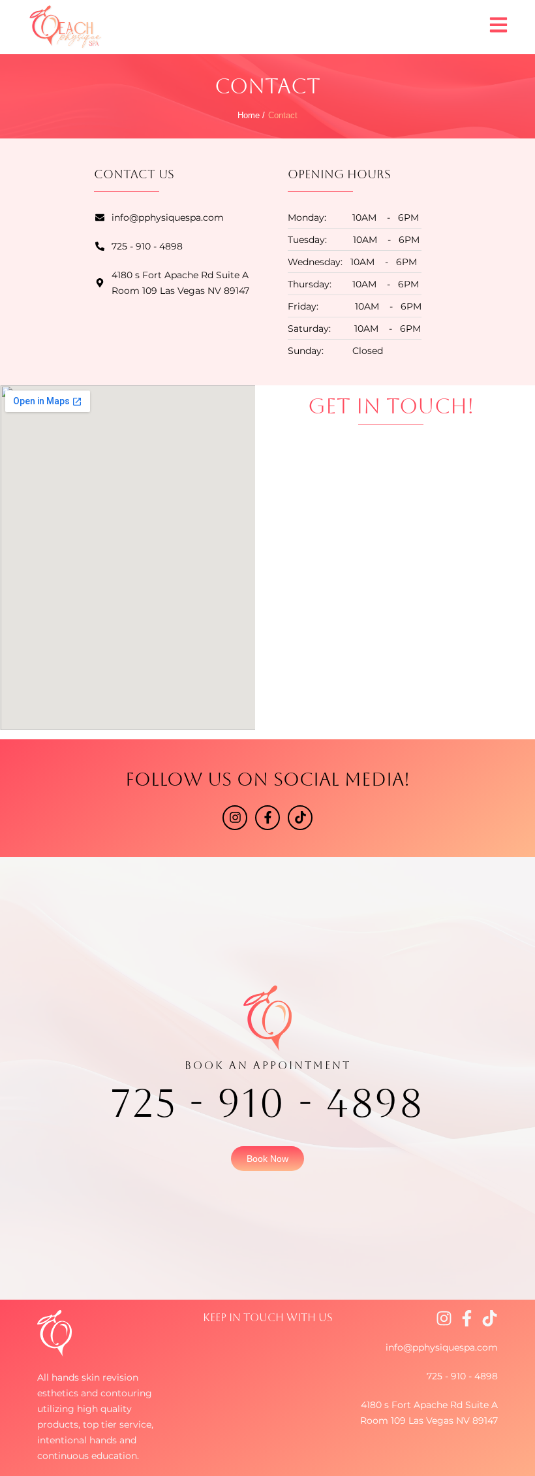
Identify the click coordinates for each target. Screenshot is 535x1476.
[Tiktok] (300, 817)
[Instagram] (234, 817)
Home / (251, 115)
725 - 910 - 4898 (268, 1103)
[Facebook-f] (267, 817)
